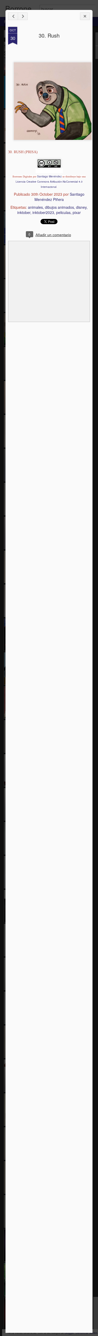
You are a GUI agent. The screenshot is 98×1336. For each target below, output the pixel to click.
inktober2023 (43, 212)
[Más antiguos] (23, 16)
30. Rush (49, 35)
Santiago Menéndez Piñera (59, 197)
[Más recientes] (13, 16)
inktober (23, 212)
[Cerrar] (85, 16)
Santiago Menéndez (49, 176)
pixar (77, 212)
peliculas (63, 212)
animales (35, 207)
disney (81, 207)
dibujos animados (59, 207)
